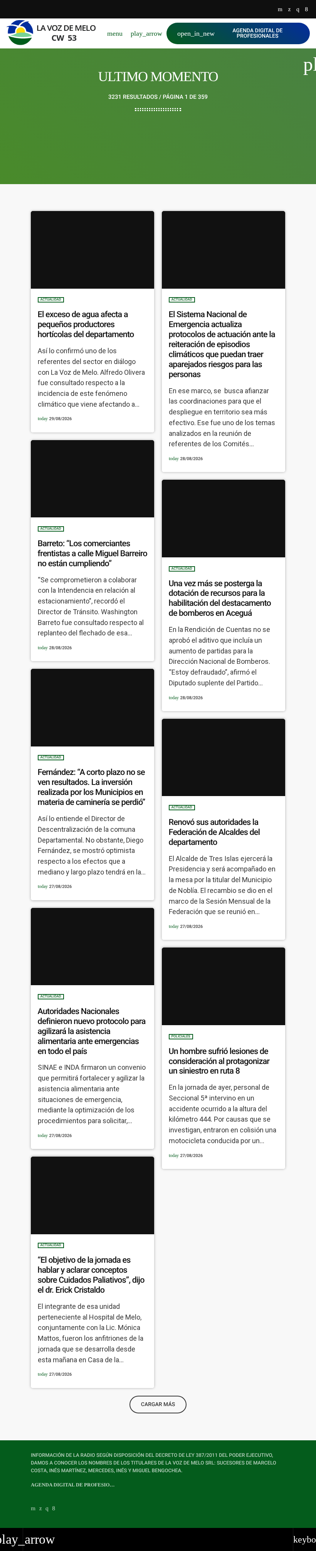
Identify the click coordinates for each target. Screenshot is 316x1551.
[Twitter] (289, 10)
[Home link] (54, 33)
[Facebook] (306, 10)
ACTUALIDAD (50, 300)
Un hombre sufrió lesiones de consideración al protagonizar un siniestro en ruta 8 (219, 1061)
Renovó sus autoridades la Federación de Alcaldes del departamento (214, 832)
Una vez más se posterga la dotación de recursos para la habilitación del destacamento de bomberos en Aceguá (220, 598)
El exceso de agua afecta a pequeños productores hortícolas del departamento (86, 324)
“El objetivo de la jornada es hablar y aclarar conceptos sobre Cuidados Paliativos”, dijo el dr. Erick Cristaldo (91, 1275)
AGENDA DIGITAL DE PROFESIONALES (230, 33)
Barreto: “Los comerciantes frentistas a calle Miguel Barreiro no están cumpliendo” (92, 554)
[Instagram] (297, 10)
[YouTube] (280, 10)
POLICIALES (180, 1037)
